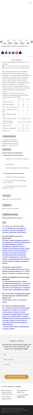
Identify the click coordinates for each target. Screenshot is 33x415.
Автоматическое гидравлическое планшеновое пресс (7, 398)
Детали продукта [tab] (16, 60)
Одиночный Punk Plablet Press (22, 396)
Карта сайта (17, 412)
